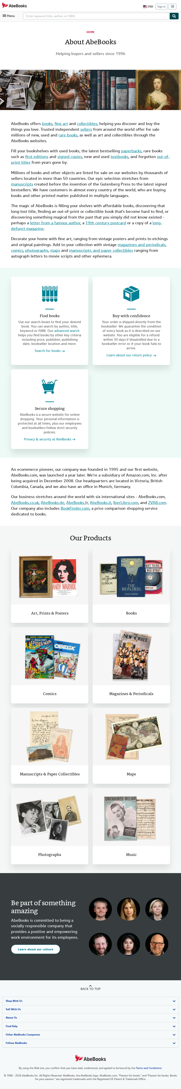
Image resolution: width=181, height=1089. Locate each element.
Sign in (161, 6)
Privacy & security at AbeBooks (47, 439)
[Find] (174, 16)
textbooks (119, 156)
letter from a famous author (55, 222)
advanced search (66, 331)
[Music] (131, 817)
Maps (131, 774)
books (47, 123)
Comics (50, 694)
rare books (67, 135)
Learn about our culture (35, 949)
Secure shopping (50, 409)
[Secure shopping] (49, 386)
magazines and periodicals (142, 244)
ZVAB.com (157, 502)
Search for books (47, 351)
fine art (61, 123)
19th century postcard (105, 222)
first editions (36, 156)
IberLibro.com (125, 502)
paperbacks (131, 150)
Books (131, 613)
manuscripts (22, 184)
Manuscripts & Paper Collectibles (50, 774)
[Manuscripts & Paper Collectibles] (49, 737)
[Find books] (49, 293)
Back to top (90, 989)
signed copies (69, 156)
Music (131, 855)
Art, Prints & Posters (49, 613)
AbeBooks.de (52, 502)
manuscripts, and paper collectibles (101, 250)
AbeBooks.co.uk (25, 502)
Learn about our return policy (129, 355)
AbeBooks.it (100, 502)
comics (17, 250)
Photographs (49, 855)
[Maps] (131, 737)
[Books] (131, 576)
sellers (86, 129)
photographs (36, 250)
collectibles (87, 123)
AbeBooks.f (76, 502)
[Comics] (49, 656)
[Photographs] (49, 817)
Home (90, 32)
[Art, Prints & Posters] (49, 576)
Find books (50, 316)
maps (55, 250)
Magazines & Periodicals (131, 694)
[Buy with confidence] (131, 293)
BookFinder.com (75, 508)
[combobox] (96, 16)
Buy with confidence (131, 316)
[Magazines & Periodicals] (131, 656)
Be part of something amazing (43, 907)
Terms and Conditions (149, 1068)
